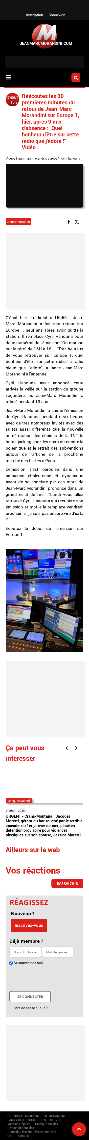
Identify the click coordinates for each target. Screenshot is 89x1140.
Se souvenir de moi (28, 963)
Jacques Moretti (19, 801)
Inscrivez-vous (29, 925)
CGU (10, 1136)
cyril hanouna (70, 158)
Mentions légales (18, 1124)
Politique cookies (46, 1124)
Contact (23, 1136)
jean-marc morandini (32, 158)
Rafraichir (67, 883)
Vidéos (10, 158)
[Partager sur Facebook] (69, 221)
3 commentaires (18, 221)
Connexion (57, 15)
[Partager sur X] (77, 221)
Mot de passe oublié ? (31, 1008)
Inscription (34, 15)
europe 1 (54, 158)
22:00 (21, 810)
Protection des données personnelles (31, 1132)
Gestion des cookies (20, 1128)
